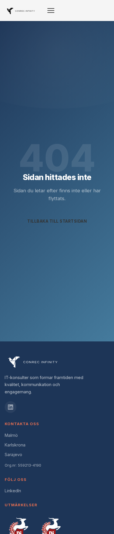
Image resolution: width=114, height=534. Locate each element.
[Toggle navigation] (51, 10)
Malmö (11, 435)
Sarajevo (13, 454)
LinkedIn (13, 490)
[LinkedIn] (10, 407)
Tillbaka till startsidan (57, 221)
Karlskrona (15, 444)
